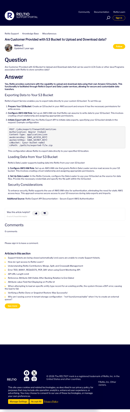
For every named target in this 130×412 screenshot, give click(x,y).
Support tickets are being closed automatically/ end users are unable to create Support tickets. (54, 257)
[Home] (21, 15)
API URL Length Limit (18, 274)
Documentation (101, 12)
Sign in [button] (119, 18)
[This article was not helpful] (45, 213)
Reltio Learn (119, 12)
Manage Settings (18, 401)
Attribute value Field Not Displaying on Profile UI (31, 282)
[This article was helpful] (36, 213)
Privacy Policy (51, 401)
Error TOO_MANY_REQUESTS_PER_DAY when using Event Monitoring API (44, 270)
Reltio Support (12, 33)
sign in (15, 243)
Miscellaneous (49, 33)
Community (84, 12)
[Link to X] (34, 373)
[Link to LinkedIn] (26, 379)
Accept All (36, 401)
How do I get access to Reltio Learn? (26, 262)
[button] (108, 18)
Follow (119, 46)
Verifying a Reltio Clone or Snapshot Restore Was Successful (37, 292)
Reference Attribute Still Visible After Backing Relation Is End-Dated (41, 278)
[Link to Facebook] (26, 373)
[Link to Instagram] (34, 379)
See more (12, 306)
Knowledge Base (30, 33)
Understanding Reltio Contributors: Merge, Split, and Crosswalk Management (45, 266)
